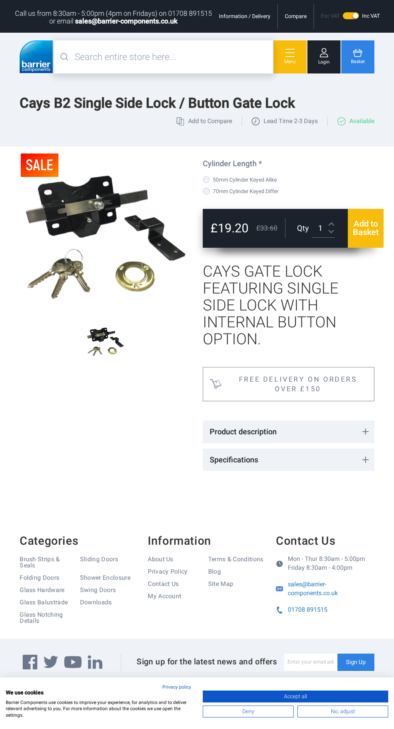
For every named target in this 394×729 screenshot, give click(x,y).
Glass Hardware (42, 590)
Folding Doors (39, 577)
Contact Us (163, 583)
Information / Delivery (244, 16)
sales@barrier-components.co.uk (126, 21)
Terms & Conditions (236, 559)
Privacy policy (176, 687)
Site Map (221, 583)
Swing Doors (98, 590)
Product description (243, 431)
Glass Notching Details (41, 617)
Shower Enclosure (105, 577)
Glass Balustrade (44, 602)
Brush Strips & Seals (40, 562)
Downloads (96, 602)
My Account (164, 596)
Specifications (234, 459)
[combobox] (173, 57)
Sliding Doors (99, 559)
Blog (214, 571)
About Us (161, 559)
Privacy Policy (167, 571)
